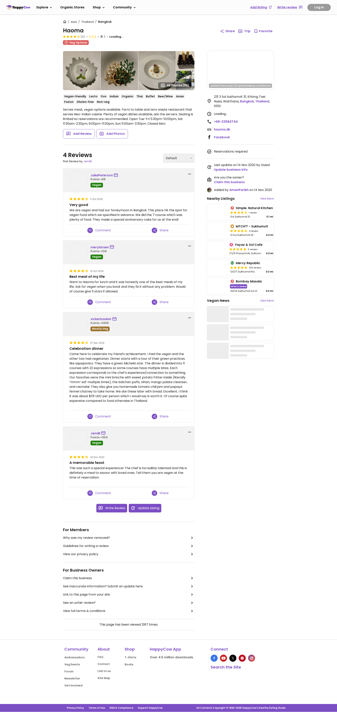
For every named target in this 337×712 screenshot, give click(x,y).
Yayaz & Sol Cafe (249, 244)
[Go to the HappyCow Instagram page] (251, 658)
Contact (104, 664)
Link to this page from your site (86, 594)
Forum (69, 671)
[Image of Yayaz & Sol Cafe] (217, 249)
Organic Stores (72, 7)
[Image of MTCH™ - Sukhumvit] (218, 231)
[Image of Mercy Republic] (218, 267)
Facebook (222, 137)
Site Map (104, 678)
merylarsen (99, 247)
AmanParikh (239, 190)
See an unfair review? (79, 602)
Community (122, 7)
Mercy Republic (248, 263)
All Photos (178, 85)
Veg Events (72, 664)
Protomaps (226, 85)
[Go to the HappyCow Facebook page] (214, 658)
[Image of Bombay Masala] (218, 286)
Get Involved (73, 685)
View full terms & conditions (84, 611)
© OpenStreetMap (245, 85)
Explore (42, 7)
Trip (247, 31)
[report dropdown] (189, 174)
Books (129, 664)
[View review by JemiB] (78, 438)
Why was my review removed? (86, 537)
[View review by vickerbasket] (78, 324)
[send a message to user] (116, 175)
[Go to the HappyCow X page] (232, 658)
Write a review (239, 286)
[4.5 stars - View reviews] (238, 231)
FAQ (100, 657)
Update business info (231, 169)
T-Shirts (130, 657)
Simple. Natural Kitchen (254, 208)
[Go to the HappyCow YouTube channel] (223, 658)
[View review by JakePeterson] (78, 180)
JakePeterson (101, 175)
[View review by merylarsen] (78, 252)
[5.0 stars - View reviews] (238, 249)
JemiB (87, 161)
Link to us (104, 671)
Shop (97, 7)
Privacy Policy (75, 707)
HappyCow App (165, 649)
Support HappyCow (150, 707)
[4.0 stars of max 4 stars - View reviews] (71, 36)
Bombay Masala (249, 281)
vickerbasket (100, 319)
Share (230, 31)
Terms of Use (97, 707)
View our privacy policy (80, 554)
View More (267, 199)
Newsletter (72, 678)
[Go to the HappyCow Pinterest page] (242, 658)
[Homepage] (18, 7)
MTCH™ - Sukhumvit (252, 226)
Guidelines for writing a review (86, 546)
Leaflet (214, 85)
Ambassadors (74, 657)
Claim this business (77, 578)
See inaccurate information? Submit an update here (103, 586)
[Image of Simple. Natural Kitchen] (218, 212)
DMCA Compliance (121, 707)
